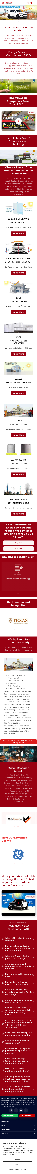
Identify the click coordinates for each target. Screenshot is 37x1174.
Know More (18, 548)
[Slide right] (23, 594)
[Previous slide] (14, 22)
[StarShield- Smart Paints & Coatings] (6, 3)
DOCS (3, 1125)
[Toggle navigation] (34, 2)
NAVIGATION (5, 1121)
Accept (17, 1160)
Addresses (4, 1133)
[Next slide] (23, 22)
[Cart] (31, 2)
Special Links (5, 1129)
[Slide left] (14, 594)
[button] (18, 939)
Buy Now (18, 543)
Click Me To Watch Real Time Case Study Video (18, 742)
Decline (17, 1165)
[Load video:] (18, 903)
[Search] (27, 2)
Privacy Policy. (9, 1155)
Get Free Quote (27, 1115)
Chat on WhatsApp (10, 1115)
